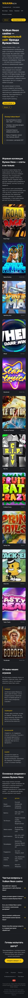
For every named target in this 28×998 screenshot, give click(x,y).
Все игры (5, 11)
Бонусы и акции (7, 14)
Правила (20, 972)
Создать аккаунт (13, 960)
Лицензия (13, 972)
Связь (11, 11)
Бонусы (6, 107)
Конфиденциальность (10, 976)
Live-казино (16, 7)
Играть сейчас (8, 103)
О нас (7, 972)
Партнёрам (21, 976)
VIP (22, 11)
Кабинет (6, 20)
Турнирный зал (6, 7)
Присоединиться (17, 20)
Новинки (16, 11)
